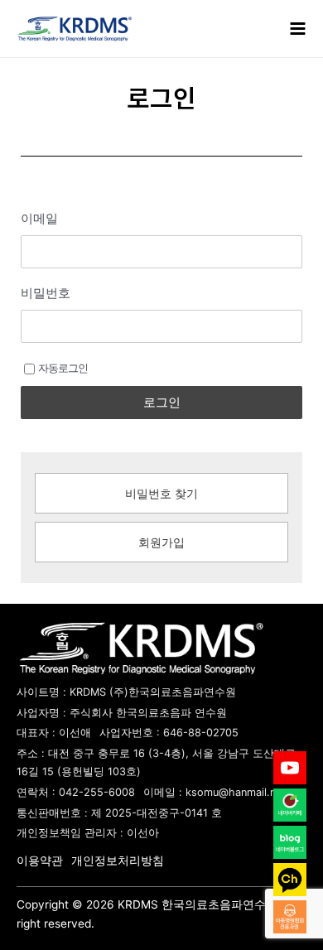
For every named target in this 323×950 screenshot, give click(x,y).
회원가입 (161, 542)
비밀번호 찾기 (161, 493)
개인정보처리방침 (117, 860)
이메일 (39, 218)
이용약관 (40, 860)
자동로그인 (63, 367)
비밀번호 (45, 293)
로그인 (162, 402)
